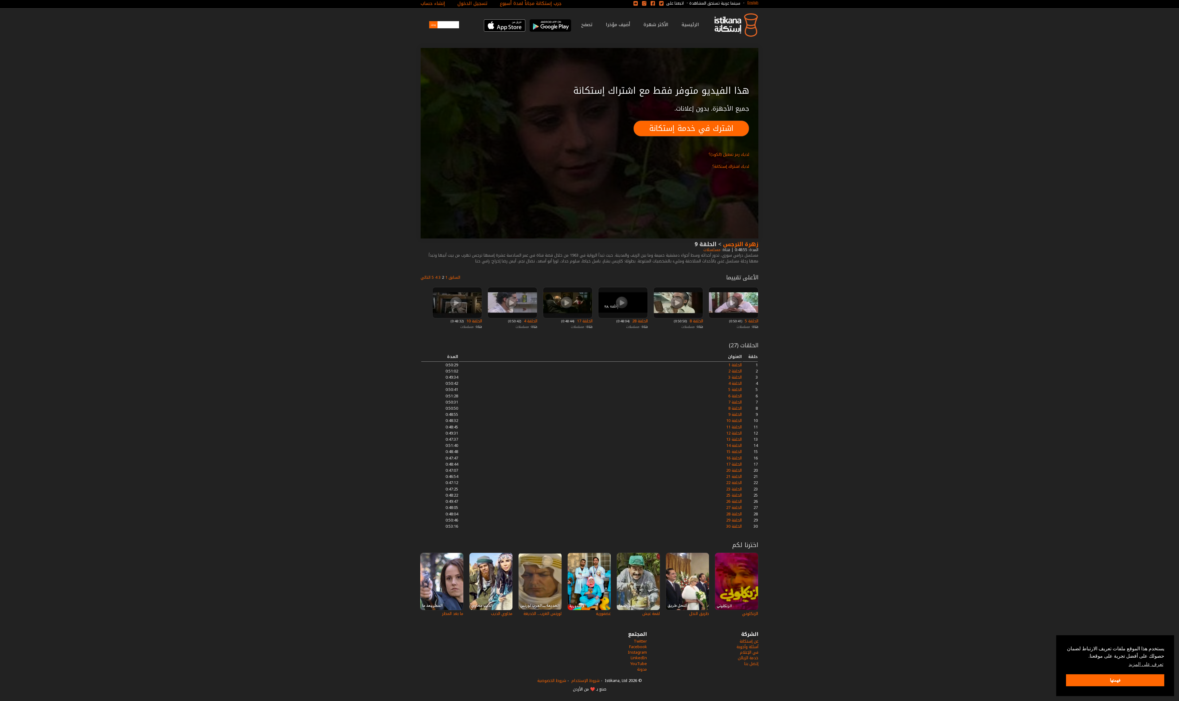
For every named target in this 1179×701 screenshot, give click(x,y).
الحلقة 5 (751, 321)
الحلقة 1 (735, 365)
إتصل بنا (751, 664)
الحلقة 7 (735, 402)
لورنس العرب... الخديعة (542, 613)
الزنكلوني (750, 613)
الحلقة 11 (734, 427)
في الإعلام (749, 652)
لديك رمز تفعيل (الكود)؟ (729, 154)
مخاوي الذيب (501, 613)
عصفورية (603, 613)
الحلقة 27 (734, 507)
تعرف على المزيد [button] (1146, 664)
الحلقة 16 (734, 458)
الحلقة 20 (734, 470)
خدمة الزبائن (748, 658)
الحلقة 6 (735, 396)
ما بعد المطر (452, 613)
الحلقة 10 (473, 321)
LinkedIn (639, 658)
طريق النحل (699, 613)
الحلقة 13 (734, 439)
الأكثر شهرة (656, 24)
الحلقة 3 (735, 377)
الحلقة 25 (734, 495)
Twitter (640, 641)
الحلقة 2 (735, 371)
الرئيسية (690, 24)
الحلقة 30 (734, 526)
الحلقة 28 (639, 321)
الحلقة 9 (735, 414)
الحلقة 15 (734, 451)
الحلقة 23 (734, 489)
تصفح (587, 24)
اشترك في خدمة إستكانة (691, 128)
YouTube (638, 664)
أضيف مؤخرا (618, 24)
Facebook (638, 647)
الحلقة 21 (734, 476)
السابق (454, 277)
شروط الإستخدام (585, 680)
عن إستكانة (749, 641)
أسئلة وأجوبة (747, 647)
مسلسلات (711, 250)
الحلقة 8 (695, 321)
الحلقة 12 (734, 433)
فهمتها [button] (1115, 680)
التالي (425, 277)
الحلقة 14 (734, 445)
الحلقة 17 (584, 321)
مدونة (642, 669)
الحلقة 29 (734, 520)
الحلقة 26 (734, 501)
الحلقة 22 (734, 482)
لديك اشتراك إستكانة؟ (730, 166)
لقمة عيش (651, 613)
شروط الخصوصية (551, 680)
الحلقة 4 (530, 321)
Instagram (637, 652)
